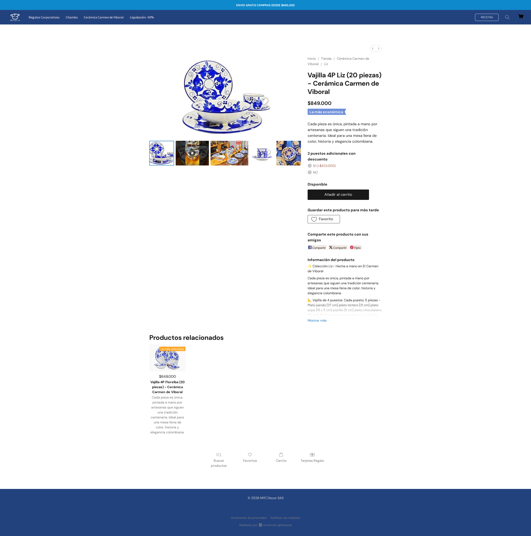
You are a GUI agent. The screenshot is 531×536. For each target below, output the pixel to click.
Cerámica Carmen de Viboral (104, 17)
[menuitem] (373, 48)
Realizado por (265, 525)
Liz (326, 64)
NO (315, 172)
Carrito (281, 460)
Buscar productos (219, 463)
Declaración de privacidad (248, 518)
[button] (15, 17)
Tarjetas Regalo (312, 460)
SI (324, 166)
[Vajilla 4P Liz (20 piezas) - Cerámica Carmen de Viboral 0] (161, 153)
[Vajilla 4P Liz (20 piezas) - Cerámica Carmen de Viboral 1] (192, 153)
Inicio (312, 58)
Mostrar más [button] (317, 320)
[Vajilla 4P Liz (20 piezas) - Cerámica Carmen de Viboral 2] (229, 153)
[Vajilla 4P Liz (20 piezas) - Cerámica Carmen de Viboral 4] (288, 153)
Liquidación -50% (142, 17)
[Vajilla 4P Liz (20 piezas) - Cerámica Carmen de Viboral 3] (262, 153)
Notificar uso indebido (285, 518)
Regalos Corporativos (44, 17)
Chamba (72, 17)
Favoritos (250, 460)
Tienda (326, 58)
